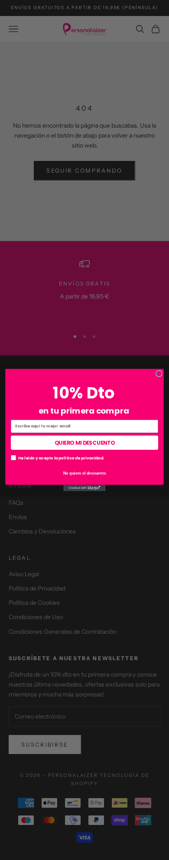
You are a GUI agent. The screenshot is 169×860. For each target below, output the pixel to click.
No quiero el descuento (84, 473)
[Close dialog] (159, 373)
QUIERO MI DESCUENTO (85, 442)
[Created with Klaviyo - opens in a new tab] (84, 488)
